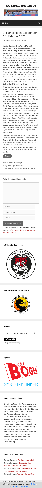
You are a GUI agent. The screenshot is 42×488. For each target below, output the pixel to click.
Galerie (7, 156)
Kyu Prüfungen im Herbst (14, 166)
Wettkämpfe (18, 163)
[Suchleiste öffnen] (39, 23)
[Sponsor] (21, 386)
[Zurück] (7, 333)
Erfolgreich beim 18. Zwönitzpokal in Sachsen (21, 168)
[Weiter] (34, 333)
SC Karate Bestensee (21, 5)
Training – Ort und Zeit (26, 460)
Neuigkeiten (9, 163)
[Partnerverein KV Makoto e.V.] (21, 305)
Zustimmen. (24, 486)
